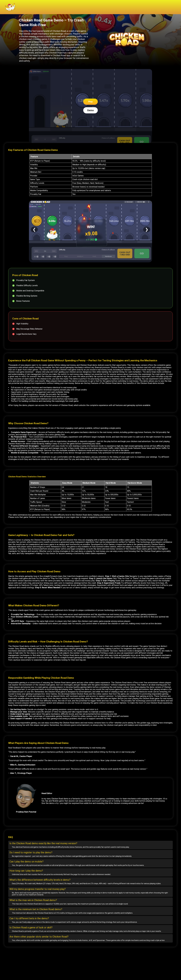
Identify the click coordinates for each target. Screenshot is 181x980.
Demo (90, 110)
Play (90, 101)
